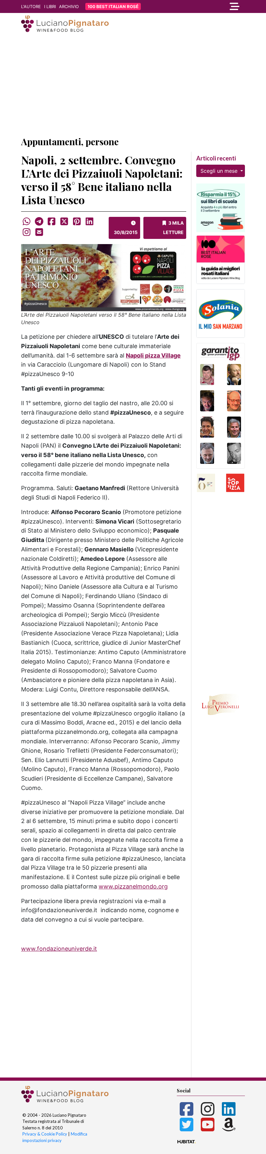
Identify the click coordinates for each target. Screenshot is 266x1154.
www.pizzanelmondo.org (133, 886)
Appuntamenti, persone (70, 141)
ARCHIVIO (69, 6)
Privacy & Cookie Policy (44, 1133)
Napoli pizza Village (153, 355)
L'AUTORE (31, 6)
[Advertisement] (133, 85)
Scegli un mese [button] (219, 171)
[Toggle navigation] (211, 6)
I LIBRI (50, 6)
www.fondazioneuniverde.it (59, 948)
